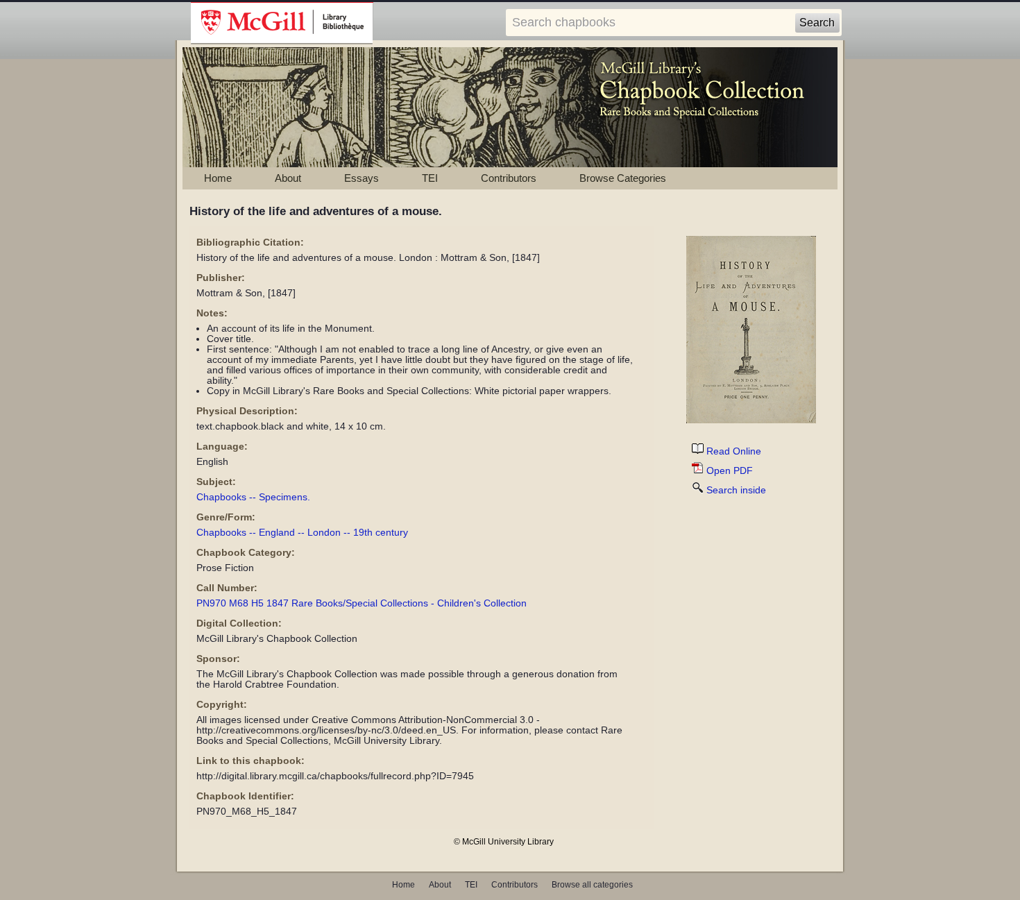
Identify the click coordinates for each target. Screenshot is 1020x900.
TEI (430, 178)
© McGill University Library (504, 842)
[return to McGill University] (282, 23)
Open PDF (729, 471)
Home (218, 178)
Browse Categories (622, 178)
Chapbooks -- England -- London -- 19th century (302, 532)
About (288, 178)
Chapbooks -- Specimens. (253, 497)
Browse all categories (592, 885)
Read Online (733, 451)
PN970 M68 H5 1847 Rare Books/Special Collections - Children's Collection (361, 603)
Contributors (508, 178)
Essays (361, 178)
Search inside (736, 490)
